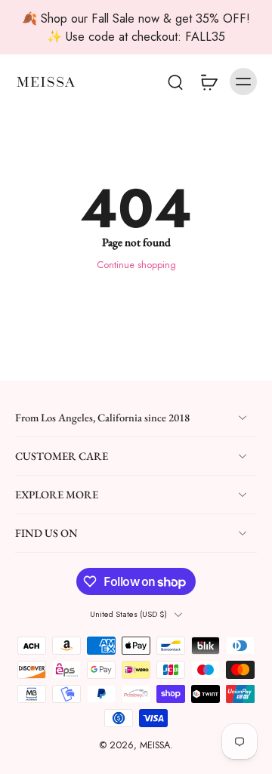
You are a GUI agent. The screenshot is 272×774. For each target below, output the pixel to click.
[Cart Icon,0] (208, 81)
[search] (175, 81)
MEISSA (155, 746)
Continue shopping (136, 265)
